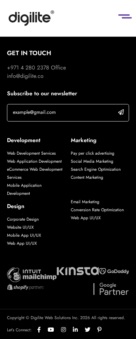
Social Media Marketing (92, 161)
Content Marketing (87, 177)
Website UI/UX (20, 227)
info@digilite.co (25, 76)
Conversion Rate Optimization (97, 210)
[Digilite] (31, 18)
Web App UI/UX (22, 243)
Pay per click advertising (92, 153)
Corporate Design (23, 219)
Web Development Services (31, 153)
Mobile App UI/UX (24, 235)
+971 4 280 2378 (28, 68)
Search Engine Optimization (96, 169)
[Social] (42, 330)
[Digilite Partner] (31, 274)
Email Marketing (85, 202)
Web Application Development (34, 161)
